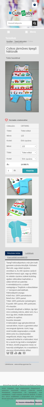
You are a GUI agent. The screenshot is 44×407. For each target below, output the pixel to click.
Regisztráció (20, 3)
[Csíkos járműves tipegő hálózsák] (22, 62)
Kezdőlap (10, 41)
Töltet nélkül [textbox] (27, 153)
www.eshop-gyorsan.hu (22, 364)
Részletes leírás (13, 253)
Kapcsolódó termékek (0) (17, 257)
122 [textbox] (23, 146)
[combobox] (28, 146)
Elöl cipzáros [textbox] (27, 159)
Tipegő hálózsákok (20, 41)
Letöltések (29, 253)
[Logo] (21, 13)
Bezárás (38, 402)
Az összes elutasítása (25, 402)
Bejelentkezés (10, 3)
